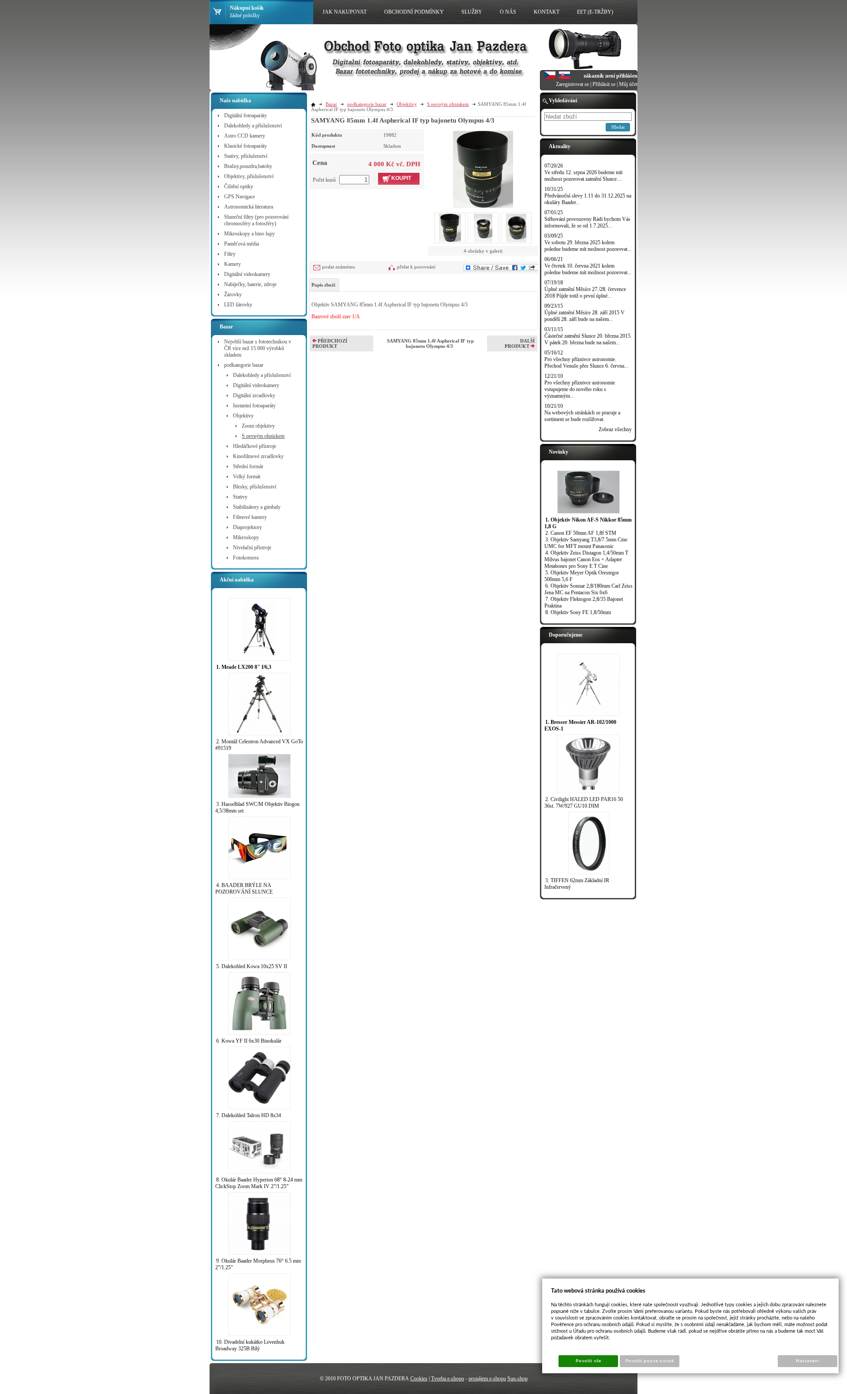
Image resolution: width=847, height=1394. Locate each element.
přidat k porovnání (416, 266)
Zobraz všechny (615, 429)
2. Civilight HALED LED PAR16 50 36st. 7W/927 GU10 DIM (583, 802)
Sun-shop (517, 1378)
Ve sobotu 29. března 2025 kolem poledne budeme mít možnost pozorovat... (587, 245)
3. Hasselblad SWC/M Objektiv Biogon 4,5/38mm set (257, 807)
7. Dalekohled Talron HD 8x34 (248, 1115)
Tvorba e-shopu (447, 1378)
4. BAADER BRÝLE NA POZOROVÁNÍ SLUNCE (244, 888)
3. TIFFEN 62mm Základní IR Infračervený (576, 883)
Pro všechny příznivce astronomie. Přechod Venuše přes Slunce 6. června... (586, 362)
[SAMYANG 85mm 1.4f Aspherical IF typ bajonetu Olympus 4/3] (483, 168)
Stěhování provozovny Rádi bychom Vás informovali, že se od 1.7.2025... (587, 222)
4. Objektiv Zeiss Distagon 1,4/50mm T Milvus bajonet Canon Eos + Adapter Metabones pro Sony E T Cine (586, 559)
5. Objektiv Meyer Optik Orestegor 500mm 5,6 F (581, 576)
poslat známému (338, 266)
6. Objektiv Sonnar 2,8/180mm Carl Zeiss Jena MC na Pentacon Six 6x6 (588, 589)
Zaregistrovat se (572, 84)
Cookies (418, 1378)
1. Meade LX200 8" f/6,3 (243, 667)
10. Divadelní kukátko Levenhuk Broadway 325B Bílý (250, 1345)
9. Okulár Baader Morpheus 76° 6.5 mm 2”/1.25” (258, 1264)
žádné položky (245, 15)
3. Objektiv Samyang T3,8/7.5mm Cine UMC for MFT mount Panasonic (585, 543)
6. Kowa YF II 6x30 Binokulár (248, 1041)
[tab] (324, 284)
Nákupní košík (247, 8)
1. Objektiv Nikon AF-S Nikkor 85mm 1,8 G (588, 523)
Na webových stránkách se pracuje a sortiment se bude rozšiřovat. (582, 416)
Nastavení (807, 1361)
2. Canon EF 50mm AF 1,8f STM (580, 533)
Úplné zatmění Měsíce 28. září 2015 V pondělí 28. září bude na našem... (584, 315)
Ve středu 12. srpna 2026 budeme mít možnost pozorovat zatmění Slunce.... (583, 175)
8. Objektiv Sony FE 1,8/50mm (578, 612)
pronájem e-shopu (487, 1378)
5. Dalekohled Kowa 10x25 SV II (251, 966)
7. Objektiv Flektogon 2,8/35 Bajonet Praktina (583, 602)
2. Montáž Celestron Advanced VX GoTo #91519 (259, 744)
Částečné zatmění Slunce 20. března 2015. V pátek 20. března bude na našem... (588, 339)
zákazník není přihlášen (610, 76)
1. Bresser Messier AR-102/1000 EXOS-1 (580, 725)
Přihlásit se (603, 84)
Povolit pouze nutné (650, 1361)
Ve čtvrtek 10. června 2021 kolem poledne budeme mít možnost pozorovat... (587, 269)
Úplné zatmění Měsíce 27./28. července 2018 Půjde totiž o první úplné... (585, 292)
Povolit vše (588, 1361)
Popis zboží (323, 284)
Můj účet (628, 84)
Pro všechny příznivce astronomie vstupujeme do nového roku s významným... (579, 389)
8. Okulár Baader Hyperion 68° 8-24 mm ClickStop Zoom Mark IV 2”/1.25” (258, 1183)
